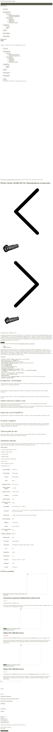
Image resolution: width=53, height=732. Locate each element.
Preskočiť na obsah (5, 1)
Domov (2, 179)
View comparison (4, 730)
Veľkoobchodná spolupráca (7, 701)
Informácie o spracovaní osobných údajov (10, 698)
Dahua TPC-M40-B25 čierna (13, 669)
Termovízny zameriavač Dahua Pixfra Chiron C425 (21, 598)
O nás (2, 694)
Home (4, 78)
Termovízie (6, 179)
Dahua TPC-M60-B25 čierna (13, 633)
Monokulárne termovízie (14, 179)
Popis (4, 346)
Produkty (5, 79)
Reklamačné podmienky (6, 696)
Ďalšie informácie (7, 347)
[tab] (27, 346)
